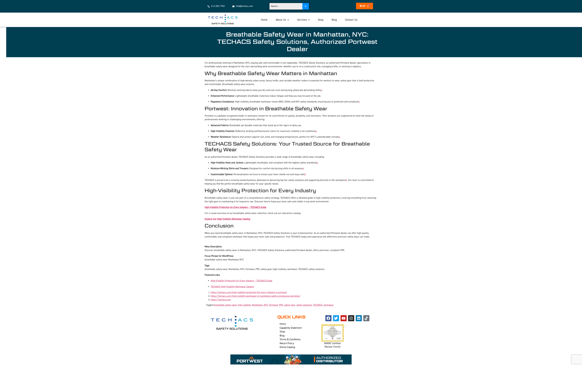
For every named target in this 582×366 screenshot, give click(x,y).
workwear (329, 305)
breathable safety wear (225, 305)
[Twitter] (336, 318)
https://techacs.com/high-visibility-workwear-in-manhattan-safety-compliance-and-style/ (255, 296)
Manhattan (257, 305)
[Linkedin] (359, 318)
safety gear (289, 305)
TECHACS (318, 305)
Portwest (273, 305)
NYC (266, 305)
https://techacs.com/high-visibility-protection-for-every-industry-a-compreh (249, 292)
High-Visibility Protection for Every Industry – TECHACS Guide (235, 207)
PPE (281, 305)
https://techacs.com (221, 299)
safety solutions (304, 305)
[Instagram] (351, 318)
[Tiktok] (366, 318)
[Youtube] (344, 318)
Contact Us (351, 20)
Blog (334, 20)
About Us (281, 20)
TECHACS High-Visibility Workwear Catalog (232, 286)
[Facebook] (328, 318)
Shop (320, 20)
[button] (282, 20)
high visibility (244, 305)
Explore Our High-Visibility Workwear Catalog (227, 218)
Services (302, 20)
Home (264, 20)
